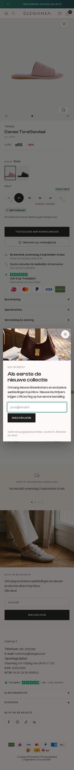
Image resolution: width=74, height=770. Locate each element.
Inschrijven (21, 418)
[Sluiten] (65, 334)
